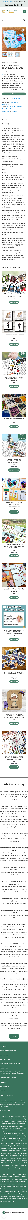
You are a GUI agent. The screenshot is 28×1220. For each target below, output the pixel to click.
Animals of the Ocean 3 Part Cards (11, 979)
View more (14, 1036)
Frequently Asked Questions (8, 1077)
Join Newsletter (4, 1086)
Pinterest (2, 1091)
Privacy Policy (4, 1068)
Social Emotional (12, 62)
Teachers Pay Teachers (7, 1095)
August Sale (7, 2)
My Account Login (5, 1059)
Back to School (10, 106)
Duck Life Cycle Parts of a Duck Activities (14, 1013)
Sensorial (13, 102)
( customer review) (16, 98)
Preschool (14, 111)
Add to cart (14, 94)
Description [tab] (6, 120)
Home (4, 62)
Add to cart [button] (14, 302)
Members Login (4, 1055)
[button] (3, 20)
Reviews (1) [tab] (6, 124)
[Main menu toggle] (24, 11)
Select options (14, 470)
